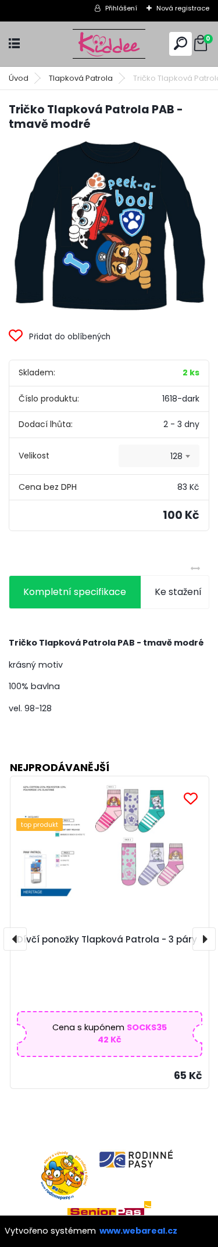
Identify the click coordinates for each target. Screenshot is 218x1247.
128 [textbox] (176, 456)
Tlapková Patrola (81, 78)
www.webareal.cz (138, 1231)
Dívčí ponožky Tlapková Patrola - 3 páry (107, 939)
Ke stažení (178, 592)
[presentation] (15, 939)
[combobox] (159, 456)
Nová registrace (182, 8)
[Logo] (109, 44)
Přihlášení (121, 8)
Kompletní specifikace (74, 592)
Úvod (18, 78)
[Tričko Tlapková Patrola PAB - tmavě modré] (109, 226)
